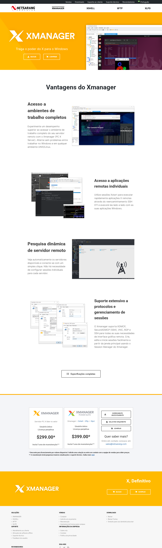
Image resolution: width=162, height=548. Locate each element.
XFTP (15, 522)
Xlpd (93, 421)
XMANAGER (17, 516)
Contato (63, 533)
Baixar (110, 516)
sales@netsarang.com (116, 444)
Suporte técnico (18, 535)
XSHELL (15, 519)
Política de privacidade (68, 535)
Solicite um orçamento (68, 519)
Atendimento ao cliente (21, 530)
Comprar (63, 516)
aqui (92, 455)
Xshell (80, 421)
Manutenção (64, 522)
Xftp (87, 421)
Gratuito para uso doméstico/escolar (121, 522)
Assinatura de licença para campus (72, 524)
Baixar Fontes (113, 519)
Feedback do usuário (20, 538)
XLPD (15, 524)
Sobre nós (63, 530)
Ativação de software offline (23, 533)
